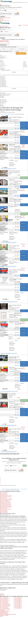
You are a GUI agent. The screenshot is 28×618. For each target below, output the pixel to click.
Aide (1, 4)
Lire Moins (6, 514)
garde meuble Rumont (4, 512)
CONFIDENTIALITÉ (3, 612)
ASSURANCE (2, 610)
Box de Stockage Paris (4, 597)
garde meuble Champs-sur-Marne (6, 499)
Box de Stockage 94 (18, 608)
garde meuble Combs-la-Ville (5, 502)
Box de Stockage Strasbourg (5, 603)
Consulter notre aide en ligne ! (5, 17)
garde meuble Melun (3, 494)
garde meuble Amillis (3, 511)
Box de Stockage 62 (18, 600)
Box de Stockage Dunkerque (5, 609)
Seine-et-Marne (11, 114)
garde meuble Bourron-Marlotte (5, 506)
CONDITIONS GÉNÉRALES (5, 611)
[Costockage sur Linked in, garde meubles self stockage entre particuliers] (6, 592)
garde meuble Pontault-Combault (6, 495)
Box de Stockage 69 (18, 601)
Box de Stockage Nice (4, 601)
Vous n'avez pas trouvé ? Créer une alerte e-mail (10, 453)
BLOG (1, 616)
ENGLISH (2, 595)
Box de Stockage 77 (18, 603)
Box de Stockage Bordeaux (5, 606)
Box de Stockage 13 (18, 598)
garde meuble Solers (3, 508)
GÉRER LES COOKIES (4, 615)
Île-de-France (3, 114)
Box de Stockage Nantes (4, 602)
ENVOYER (3, 16)
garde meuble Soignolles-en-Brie (6, 507)
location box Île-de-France (15, 489)
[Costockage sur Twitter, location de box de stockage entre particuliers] (3, 592)
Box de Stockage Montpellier (5, 605)
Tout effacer (2, 58)
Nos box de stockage (5, 489)
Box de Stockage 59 (18, 597)
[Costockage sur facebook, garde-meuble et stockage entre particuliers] (1, 592)
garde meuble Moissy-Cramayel (5, 496)
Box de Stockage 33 (18, 599)
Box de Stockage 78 (18, 605)
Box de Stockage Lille (4, 607)
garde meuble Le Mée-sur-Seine (5, 501)
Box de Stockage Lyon (4, 599)
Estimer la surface (22, 53)
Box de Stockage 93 (18, 607)
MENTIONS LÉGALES (4, 613)
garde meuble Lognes (4, 510)
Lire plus (2, 514)
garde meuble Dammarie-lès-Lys (5, 503)
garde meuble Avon (3, 497)
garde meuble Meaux (3, 492)
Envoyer (24, 465)
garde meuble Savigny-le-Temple (6, 498)
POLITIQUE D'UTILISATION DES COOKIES (8, 614)
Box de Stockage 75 (18, 602)
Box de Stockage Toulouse (4, 600)
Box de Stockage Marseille (5, 598)
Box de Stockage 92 (18, 606)
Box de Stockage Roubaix (4, 608)
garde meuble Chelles (4, 493)
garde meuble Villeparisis (4, 500)
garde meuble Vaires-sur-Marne (5, 509)
